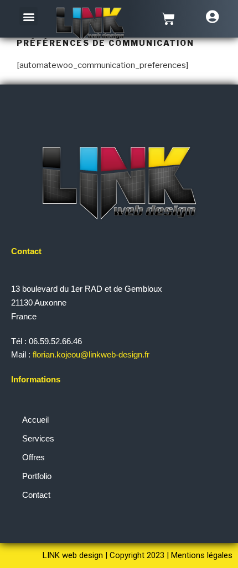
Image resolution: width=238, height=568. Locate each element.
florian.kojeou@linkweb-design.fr (92, 354)
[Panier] (168, 19)
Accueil (35, 419)
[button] (28, 16)
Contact (36, 494)
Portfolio (36, 476)
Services (38, 438)
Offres (33, 457)
